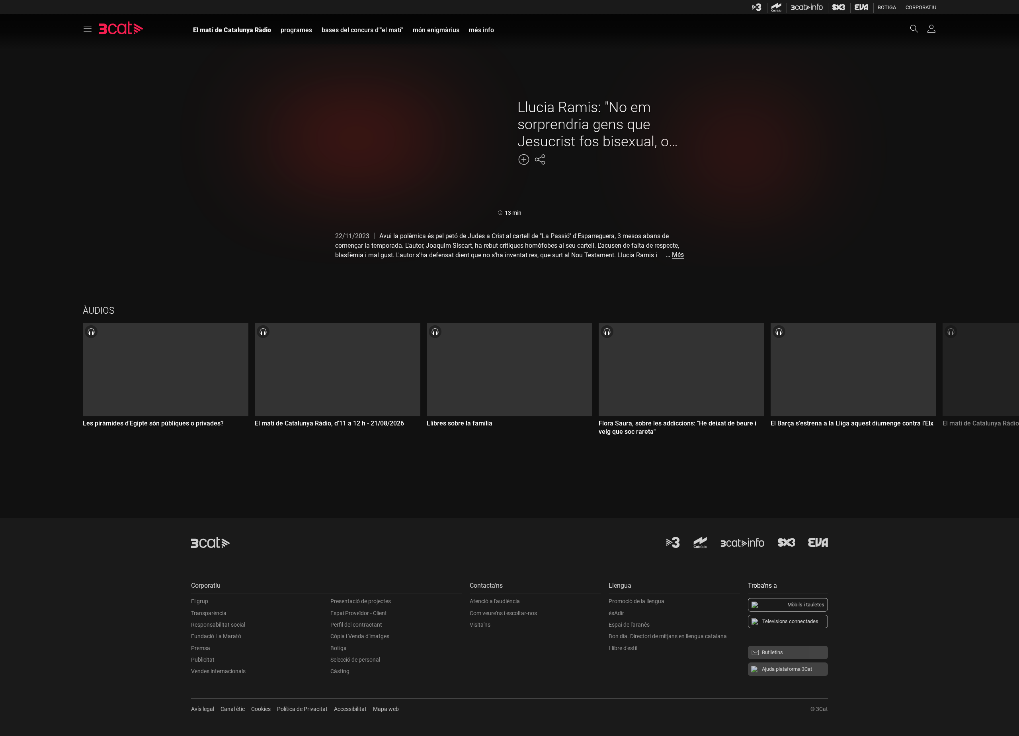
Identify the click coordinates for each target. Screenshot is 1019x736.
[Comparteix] (539, 159)
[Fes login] (931, 28)
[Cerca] (918, 28)
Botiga (887, 7)
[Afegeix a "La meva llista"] (523, 159)
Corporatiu (921, 7)
